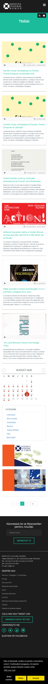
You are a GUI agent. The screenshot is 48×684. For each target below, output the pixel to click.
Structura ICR (7, 582)
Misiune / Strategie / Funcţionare (14, 575)
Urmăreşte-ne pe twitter (17, 619)
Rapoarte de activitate (10, 586)
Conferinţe (11, 422)
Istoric (4, 590)
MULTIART (11, 438)
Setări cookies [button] (9, 678)
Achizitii (5, 597)
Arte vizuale (12, 419)
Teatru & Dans (13, 430)
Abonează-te (24, 541)
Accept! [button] (36, 678)
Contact (4, 605)
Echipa (4, 579)
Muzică (10, 426)
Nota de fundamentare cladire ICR (14, 601)
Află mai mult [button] (9, 670)
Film (8, 434)
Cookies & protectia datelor (11, 608)
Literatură (11, 415)
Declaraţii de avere (9, 594)
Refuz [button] (20, 678)
